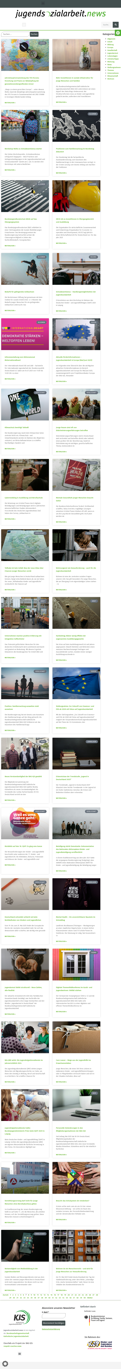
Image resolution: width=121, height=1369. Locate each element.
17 (58, 1295)
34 (28, 1298)
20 (69, 1295)
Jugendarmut (112, 53)
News (109, 64)
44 (63, 1298)
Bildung (110, 45)
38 (42, 1298)
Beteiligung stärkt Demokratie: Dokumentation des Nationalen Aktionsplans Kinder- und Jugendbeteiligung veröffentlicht (75, 849)
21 (72, 1295)
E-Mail (45, 1312)
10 (34, 1295)
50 (85, 1298)
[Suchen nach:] (15, 34)
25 (86, 1295)
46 (70, 1298)
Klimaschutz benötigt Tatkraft (17, 427)
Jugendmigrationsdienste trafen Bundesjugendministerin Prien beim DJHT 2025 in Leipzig (25, 1131)
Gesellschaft (112, 50)
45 (67, 1298)
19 (65, 1295)
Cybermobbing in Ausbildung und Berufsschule (24, 498)
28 (97, 1295)
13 (44, 1295)
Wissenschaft (112, 76)
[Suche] (116, 25)
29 (10, 1298)
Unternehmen (113, 73)
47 (74, 1298)
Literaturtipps (113, 59)
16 (55, 1295)
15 (51, 1295)
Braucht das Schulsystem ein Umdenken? (72, 1201)
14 (48, 1295)
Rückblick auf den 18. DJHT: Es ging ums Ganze (23, 846)
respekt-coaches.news (12, 1346)
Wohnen (110, 79)
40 (49, 1298)
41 (53, 1298)
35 (31, 1298)
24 (83, 1295)
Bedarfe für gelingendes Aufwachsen (19, 292)
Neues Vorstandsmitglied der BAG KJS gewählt (23, 776)
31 (17, 1298)
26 (90, 1295)
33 (24, 1298)
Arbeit (109, 42)
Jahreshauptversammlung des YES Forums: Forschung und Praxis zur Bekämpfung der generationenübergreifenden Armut (22, 81)
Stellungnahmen (114, 67)
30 (14, 1298)
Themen (110, 70)
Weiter (90, 1298)
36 (35, 1298)
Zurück (5, 1295)
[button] (118, 33)
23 (79, 1295)
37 (38, 1298)
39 (46, 1298)
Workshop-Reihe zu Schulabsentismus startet (23, 149)
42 (56, 1298)
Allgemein (111, 39)
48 (77, 1298)
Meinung (110, 62)
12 (41, 1295)
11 (38, 1295)
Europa (110, 47)
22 (76, 1295)
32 (21, 1298)
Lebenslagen (112, 56)
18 (62, 1295)
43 (60, 1298)
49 (81, 1298)
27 (93, 1295)
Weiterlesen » (10, 102)
